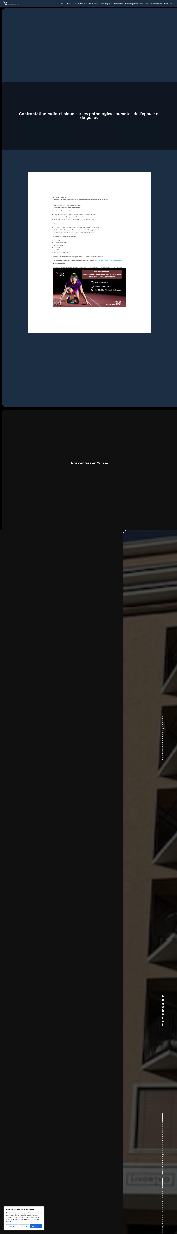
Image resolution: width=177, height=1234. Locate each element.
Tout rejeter (24, 1226)
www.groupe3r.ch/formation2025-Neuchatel (109, 260)
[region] (24, 1218)
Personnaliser (12, 1226)
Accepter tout (36, 1226)
